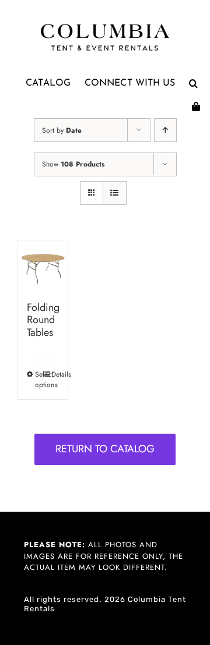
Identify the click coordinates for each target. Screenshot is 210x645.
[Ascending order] (165, 130)
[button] (193, 83)
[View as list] (114, 193)
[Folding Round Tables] (43, 265)
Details (55, 374)
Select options (39, 379)
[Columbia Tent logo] (105, 27)
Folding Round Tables (43, 320)
